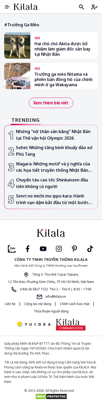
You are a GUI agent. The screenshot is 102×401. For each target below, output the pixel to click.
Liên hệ (10, 304)
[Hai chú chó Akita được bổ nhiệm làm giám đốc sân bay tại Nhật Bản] (17, 45)
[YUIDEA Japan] (34, 324)
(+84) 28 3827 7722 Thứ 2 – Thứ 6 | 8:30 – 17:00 (55, 289)
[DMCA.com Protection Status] (51, 396)
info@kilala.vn (55, 296)
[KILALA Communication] (71, 324)
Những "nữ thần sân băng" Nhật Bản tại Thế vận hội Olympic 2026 (53, 135)
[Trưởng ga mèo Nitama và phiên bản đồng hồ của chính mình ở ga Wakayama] (17, 76)
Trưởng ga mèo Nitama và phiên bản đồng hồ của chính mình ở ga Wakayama (64, 79)
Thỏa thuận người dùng (51, 311)
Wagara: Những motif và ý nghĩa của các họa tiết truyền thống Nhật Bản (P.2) (53, 167)
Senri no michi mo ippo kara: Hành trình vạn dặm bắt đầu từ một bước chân (52, 199)
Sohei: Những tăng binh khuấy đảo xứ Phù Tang (54, 151)
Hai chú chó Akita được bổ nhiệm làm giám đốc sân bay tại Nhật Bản (62, 49)
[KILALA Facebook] (12, 248)
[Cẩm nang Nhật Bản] (51, 233)
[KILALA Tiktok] (90, 248)
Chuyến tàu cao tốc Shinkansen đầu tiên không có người (52, 183)
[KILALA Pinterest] (74, 248)
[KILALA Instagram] (59, 248)
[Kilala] (26, 6)
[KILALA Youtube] (43, 248)
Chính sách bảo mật (75, 304)
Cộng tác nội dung (38, 304)
